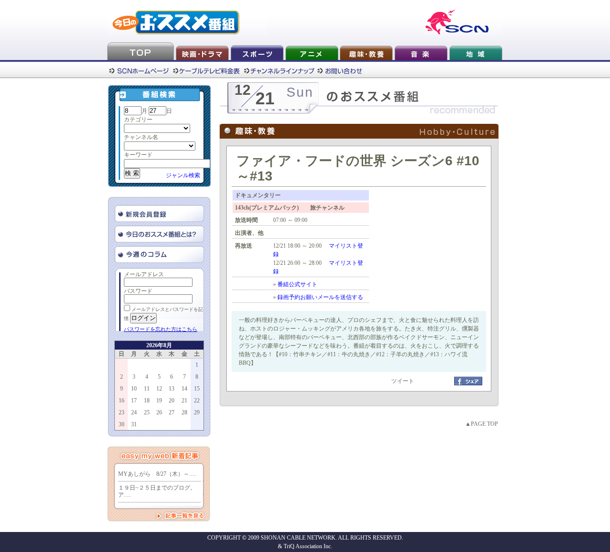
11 (147, 388)
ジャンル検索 (183, 175)
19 (159, 400)
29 (197, 412)
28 (184, 412)
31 (134, 424)
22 (197, 400)
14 (184, 388)
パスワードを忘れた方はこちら (160, 329)
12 (159, 388)
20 (171, 400)
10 (134, 388)
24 (134, 412)
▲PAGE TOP (481, 424)
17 (134, 400)
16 (121, 400)
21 (184, 400)
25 (147, 412)
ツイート (402, 381)
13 (171, 388)
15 (197, 388)
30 (121, 424)
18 (147, 400)
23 (121, 412)
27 (171, 412)
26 (159, 412)
